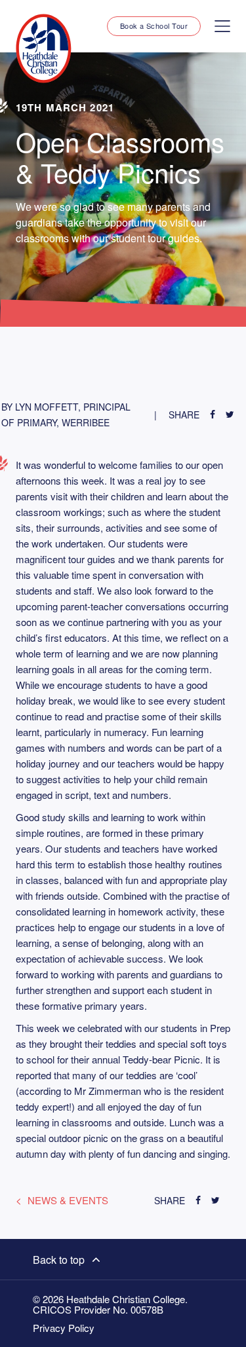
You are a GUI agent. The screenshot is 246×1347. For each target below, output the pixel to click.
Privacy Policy (63, 1328)
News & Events (68, 1200)
